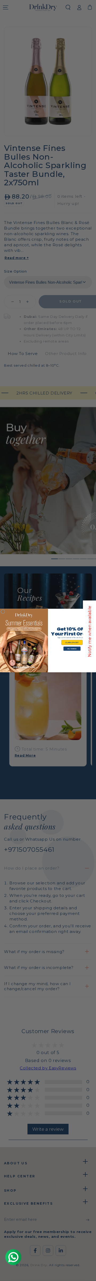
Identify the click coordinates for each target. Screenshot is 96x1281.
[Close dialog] (3, 611)
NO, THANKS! (71, 649)
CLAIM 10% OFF (72, 642)
